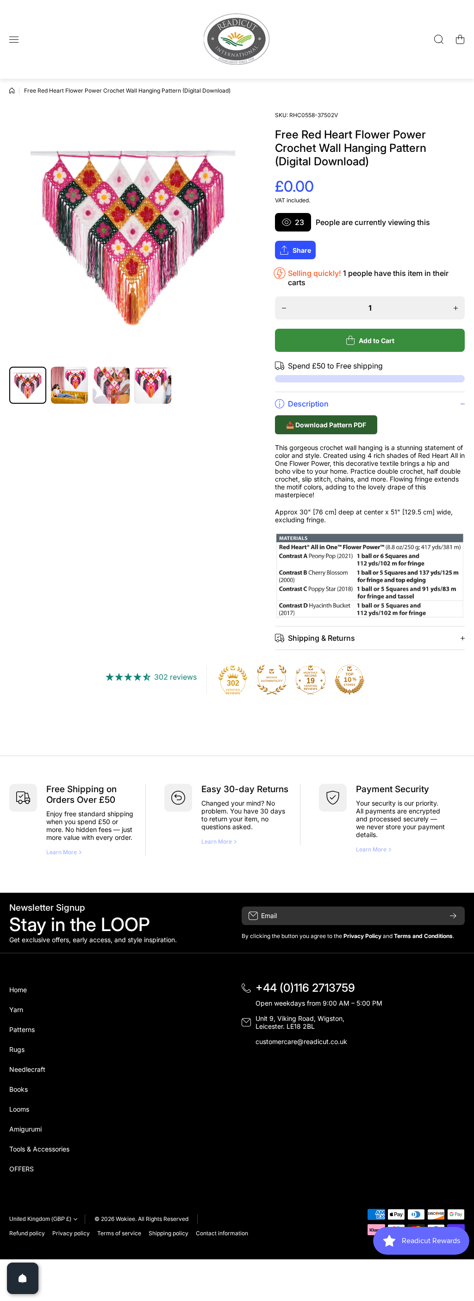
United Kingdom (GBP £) (40, 1219)
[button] (460, 39)
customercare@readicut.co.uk (301, 1041)
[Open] (22, 1278)
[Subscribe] (453, 916)
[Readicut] (237, 39)
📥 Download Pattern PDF (326, 425)
